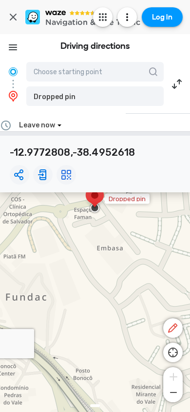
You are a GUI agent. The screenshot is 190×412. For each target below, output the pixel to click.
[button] (95, 96)
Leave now (37, 125)
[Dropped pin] (95, 200)
